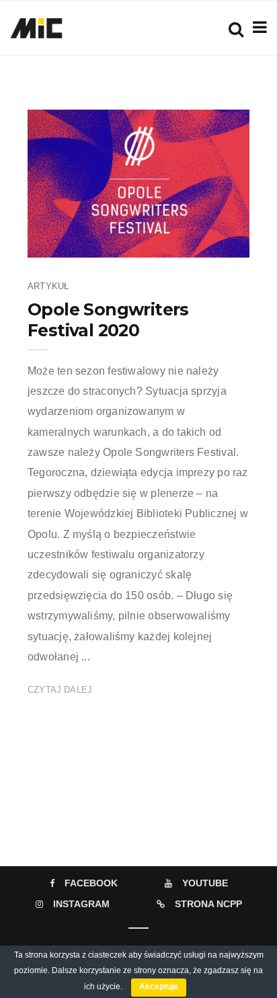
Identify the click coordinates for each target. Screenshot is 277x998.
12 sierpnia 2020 (201, 242)
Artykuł (48, 286)
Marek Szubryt (98, 242)
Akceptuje (158, 986)
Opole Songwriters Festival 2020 (108, 319)
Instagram (81, 903)
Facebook (91, 883)
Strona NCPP (208, 903)
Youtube (205, 883)
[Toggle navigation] (257, 27)
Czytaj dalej (60, 690)
